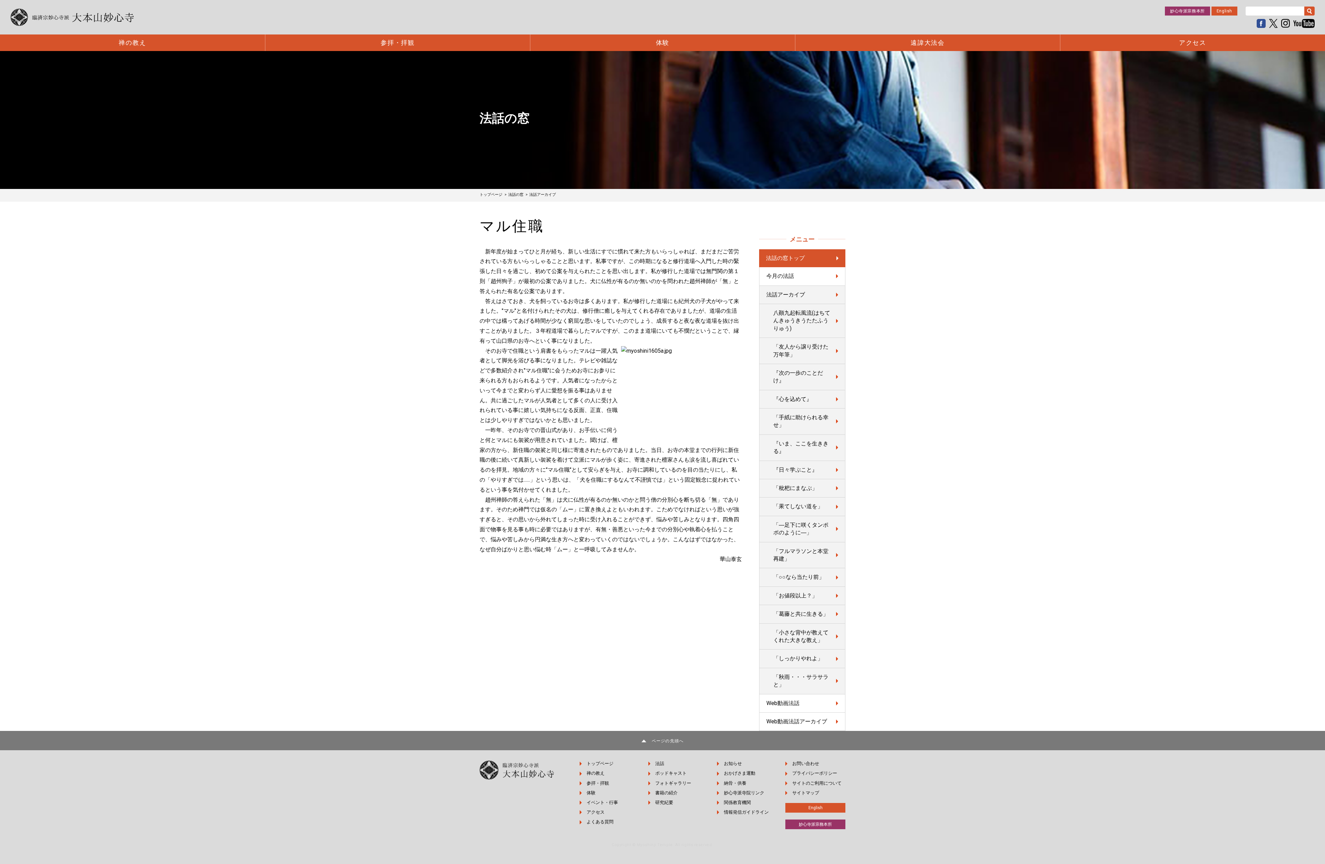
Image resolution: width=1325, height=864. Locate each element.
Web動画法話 (782, 703)
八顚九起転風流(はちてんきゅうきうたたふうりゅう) (801, 321)
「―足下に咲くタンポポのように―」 (800, 529)
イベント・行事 (602, 802)
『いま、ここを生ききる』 (800, 447)
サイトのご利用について (817, 783)
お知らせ (733, 763)
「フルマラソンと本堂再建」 (800, 555)
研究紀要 (664, 802)
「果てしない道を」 (798, 506)
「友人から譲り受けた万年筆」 (800, 350)
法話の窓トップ (785, 258)
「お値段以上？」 (795, 595)
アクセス (1192, 42)
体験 (663, 42)
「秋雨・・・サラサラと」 (800, 681)
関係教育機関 (737, 802)
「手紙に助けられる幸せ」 (800, 421)
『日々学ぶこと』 (795, 469)
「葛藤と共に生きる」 (800, 614)
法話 (659, 763)
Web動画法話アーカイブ (796, 721)
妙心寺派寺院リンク (744, 792)
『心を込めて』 (792, 399)
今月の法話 (780, 276)
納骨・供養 (735, 783)
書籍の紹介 (666, 792)
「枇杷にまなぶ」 (795, 488)
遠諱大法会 (928, 42)
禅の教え (132, 42)
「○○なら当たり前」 (798, 577)
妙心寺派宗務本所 (1187, 11)
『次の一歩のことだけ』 (798, 377)
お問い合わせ (805, 763)
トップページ (600, 763)
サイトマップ (805, 792)
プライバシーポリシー (814, 773)
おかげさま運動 (739, 773)
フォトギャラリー (673, 783)
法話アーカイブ (785, 294)
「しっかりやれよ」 (798, 658)
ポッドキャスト (671, 773)
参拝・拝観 (398, 42)
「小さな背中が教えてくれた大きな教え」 (800, 636)
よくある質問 (600, 821)
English (1224, 11)
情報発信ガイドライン (746, 812)
